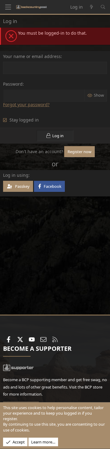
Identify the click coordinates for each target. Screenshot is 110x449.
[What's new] (91, 7)
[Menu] (8, 7)
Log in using (15, 175)
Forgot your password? (26, 104)
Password (13, 84)
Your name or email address (32, 56)
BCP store (93, 387)
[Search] (103, 7)
